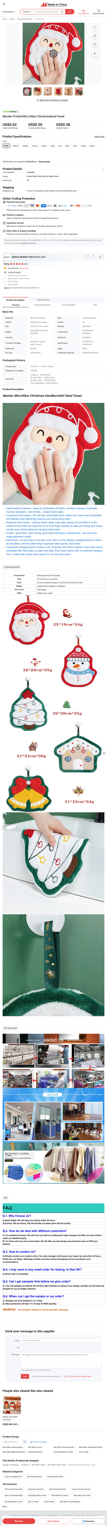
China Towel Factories (13, 1489)
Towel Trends (49, 1501)
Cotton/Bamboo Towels (63, 1452)
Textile (12, 19)
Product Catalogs (39, 1442)
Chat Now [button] (89, 1521)
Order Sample (44, 161)
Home (5, 19)
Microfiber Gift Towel (82, 1495)
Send (25, 1376)
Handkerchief (39, 19)
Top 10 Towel (33, 1501)
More (5, 1506)
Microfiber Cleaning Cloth (64, 1447)
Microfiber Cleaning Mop (12, 1447)
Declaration (80, 1516)
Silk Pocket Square (34, 1476)
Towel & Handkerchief (24, 19)
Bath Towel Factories (57, 1489)
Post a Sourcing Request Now (77, 1376)
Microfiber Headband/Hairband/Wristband (91, 1447)
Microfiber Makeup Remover (14, 1452)
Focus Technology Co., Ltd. (36, 1516)
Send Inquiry (53, 1521)
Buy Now (19, 1521)
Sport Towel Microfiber (14, 1495)
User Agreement (68, 1516)
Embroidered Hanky (55, 1476)
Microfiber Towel (34, 1447)
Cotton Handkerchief (13, 1476)
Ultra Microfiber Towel (13, 1501)
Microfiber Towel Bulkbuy (70, 1501)
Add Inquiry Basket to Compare (54, 100)
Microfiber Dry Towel (60, 1495)
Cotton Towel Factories (81, 1489)
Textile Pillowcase (35, 1452)
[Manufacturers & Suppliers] (53, 4)
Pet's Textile (83, 1452)
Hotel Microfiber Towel (37, 1495)
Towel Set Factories (36, 1489)
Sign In (6, 287)
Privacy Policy (92, 1516)
